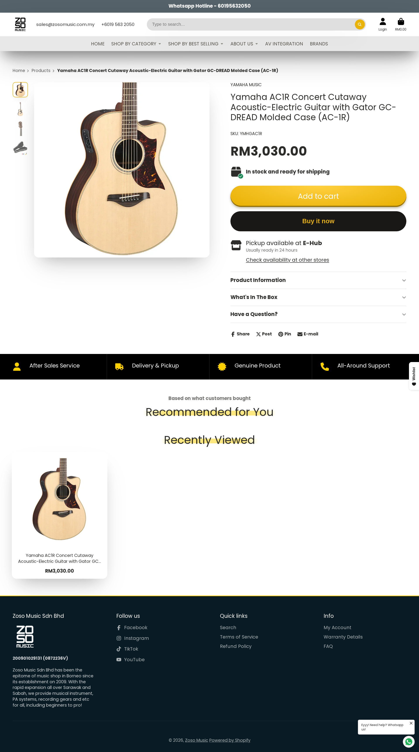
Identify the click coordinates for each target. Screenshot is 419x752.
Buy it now (318, 221)
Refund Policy (236, 646)
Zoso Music (196, 740)
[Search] (360, 24)
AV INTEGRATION (284, 43)
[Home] (20, 24)
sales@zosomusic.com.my (65, 24)
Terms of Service (239, 637)
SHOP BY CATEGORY (133, 43)
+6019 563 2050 (117, 24)
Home (19, 71)
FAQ (328, 646)
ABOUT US (241, 43)
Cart (400, 24)
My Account (337, 627)
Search (228, 627)
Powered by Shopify (230, 740)
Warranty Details (343, 637)
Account (383, 24)
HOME (98, 43)
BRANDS (319, 43)
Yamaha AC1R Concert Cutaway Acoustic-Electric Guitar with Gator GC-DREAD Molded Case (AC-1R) (60, 515)
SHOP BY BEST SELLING (193, 43)
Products (41, 71)
